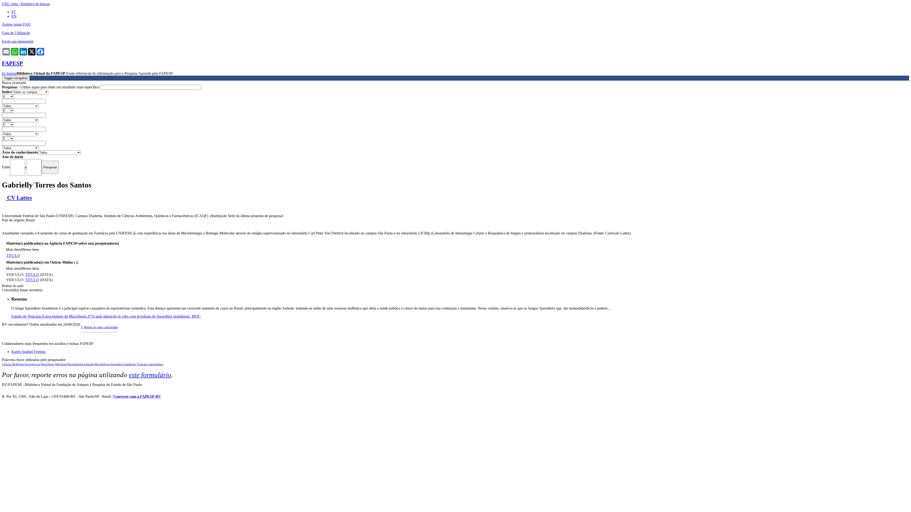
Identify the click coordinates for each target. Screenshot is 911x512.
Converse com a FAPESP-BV (137, 396)
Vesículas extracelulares (150, 364)
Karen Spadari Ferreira (28, 352)
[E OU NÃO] (8, 96)
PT (13, 12)
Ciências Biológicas (13, 364)
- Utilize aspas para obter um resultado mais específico (51, 87)
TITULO (13, 256)
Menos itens (30, 249)
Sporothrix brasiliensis (124, 364)
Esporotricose (33, 364)
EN (14, 16)
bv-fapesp (9, 73)
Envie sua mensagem (17, 41)
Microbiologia (102, 364)
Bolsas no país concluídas (101, 327)
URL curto (10, 4)
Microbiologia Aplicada (80, 364)
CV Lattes (19, 198)
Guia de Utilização (16, 33)
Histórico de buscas (35, 4)
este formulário (150, 375)
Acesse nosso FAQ (16, 24)
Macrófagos (48, 364)
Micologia (61, 364)
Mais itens (13, 249)
